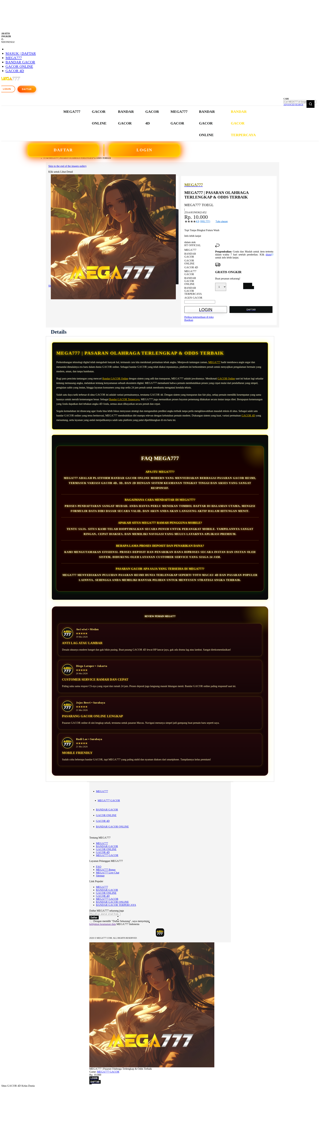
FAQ (98, 866)
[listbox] (199, 273)
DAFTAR (63, 150)
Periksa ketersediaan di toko (199, 317)
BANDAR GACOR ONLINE (112, 826)
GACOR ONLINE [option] (189, 262)
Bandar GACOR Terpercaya (124, 399)
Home (46, 158)
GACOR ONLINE (19, 66)
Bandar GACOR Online (115, 378)
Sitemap (100, 875)
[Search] (310, 104)
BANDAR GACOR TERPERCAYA (116, 905)
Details (58, 332)
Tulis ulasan (222, 221)
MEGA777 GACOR (109, 800)
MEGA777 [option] (190, 249)
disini (268, 254)
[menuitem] (71, 111)
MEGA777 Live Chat (107, 872)
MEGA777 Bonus (106, 869)
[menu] (160, 123)
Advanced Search (293, 104)
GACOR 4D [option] (191, 267)
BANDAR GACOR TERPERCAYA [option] (193, 290)
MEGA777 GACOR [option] (190, 273)
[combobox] (300, 101)
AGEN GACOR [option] (193, 297)
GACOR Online (226, 378)
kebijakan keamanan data (102, 924)
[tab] (59, 331)
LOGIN (144, 150)
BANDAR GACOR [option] (190, 255)
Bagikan (188, 320)
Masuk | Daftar (21, 53)
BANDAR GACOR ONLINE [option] (190, 281)
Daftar (27, 89)
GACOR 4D (15, 71)
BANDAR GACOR (20, 62)
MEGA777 (14, 58)
